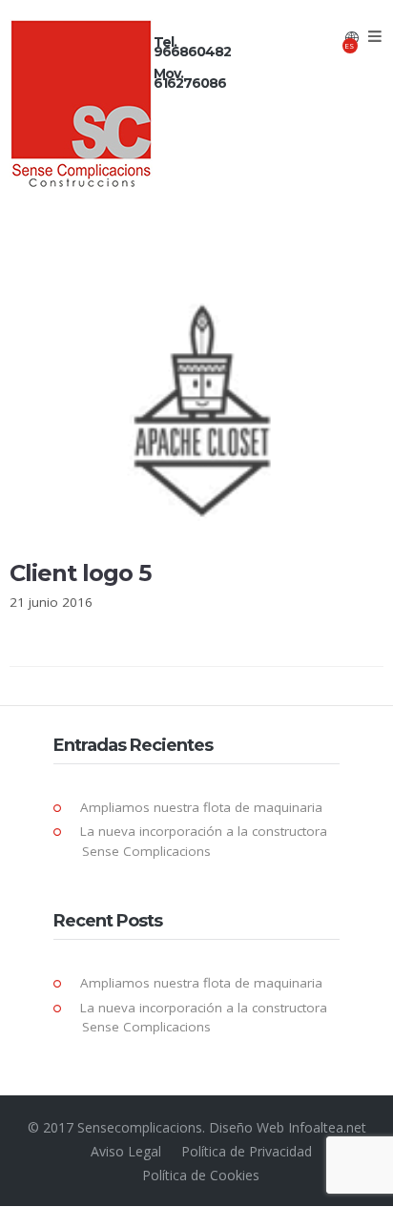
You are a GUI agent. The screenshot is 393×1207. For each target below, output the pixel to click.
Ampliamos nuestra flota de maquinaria (201, 807)
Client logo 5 (80, 573)
